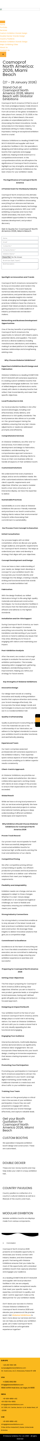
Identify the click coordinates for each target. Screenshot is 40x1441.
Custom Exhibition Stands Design (13, 33)
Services (3, 30)
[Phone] (37, 724)
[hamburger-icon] (2, 22)
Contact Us (4, 50)
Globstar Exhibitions (21, 1315)
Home (2, 24)
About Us (4, 47)
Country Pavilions (7, 39)
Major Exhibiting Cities (9, 44)
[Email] (37, 719)
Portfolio (3, 27)
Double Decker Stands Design (12, 36)
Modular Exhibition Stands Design (13, 41)
